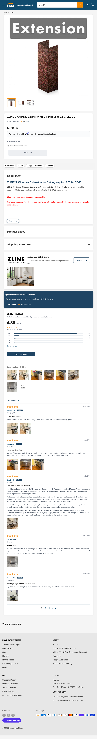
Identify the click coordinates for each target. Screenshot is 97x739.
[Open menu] (3, 5)
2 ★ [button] (9, 340)
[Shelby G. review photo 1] (12, 523)
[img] (12, 407)
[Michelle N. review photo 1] (12, 428)
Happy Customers (60, 660)
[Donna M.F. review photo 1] (12, 595)
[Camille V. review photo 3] (38, 464)
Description (9, 166)
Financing (57, 656)
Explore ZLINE (81, 260)
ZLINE (12, 12)
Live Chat (12, 304)
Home (5, 12)
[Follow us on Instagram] (8, 715)
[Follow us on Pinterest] (13, 715)
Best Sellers (7, 648)
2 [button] (45, 608)
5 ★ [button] (9, 333)
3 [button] (49, 608)
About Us (56, 645)
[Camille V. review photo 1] (12, 464)
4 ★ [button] (9, 336)
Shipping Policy (9, 680)
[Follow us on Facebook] (4, 715)
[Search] (80, 5)
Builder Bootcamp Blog (62, 664)
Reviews (50, 166)
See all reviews (12, 346)
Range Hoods (8, 660)
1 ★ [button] (9, 342)
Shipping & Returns (35, 166)
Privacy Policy (8, 691)
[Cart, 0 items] (92, 5)
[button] (52, 608)
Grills (4, 667)
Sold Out (28, 153)
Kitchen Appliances (10, 664)
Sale (4, 652)
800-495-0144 (26, 304)
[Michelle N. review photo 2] (25, 428)
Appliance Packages (11, 645)
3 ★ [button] (9, 338)
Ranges (5, 656)
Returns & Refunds (10, 684)
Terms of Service (9, 688)
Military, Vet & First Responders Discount (70, 652)
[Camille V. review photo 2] (25, 464)
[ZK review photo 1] (12, 562)
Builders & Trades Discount (64, 648)
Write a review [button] (21, 354)
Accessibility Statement (12, 695)
